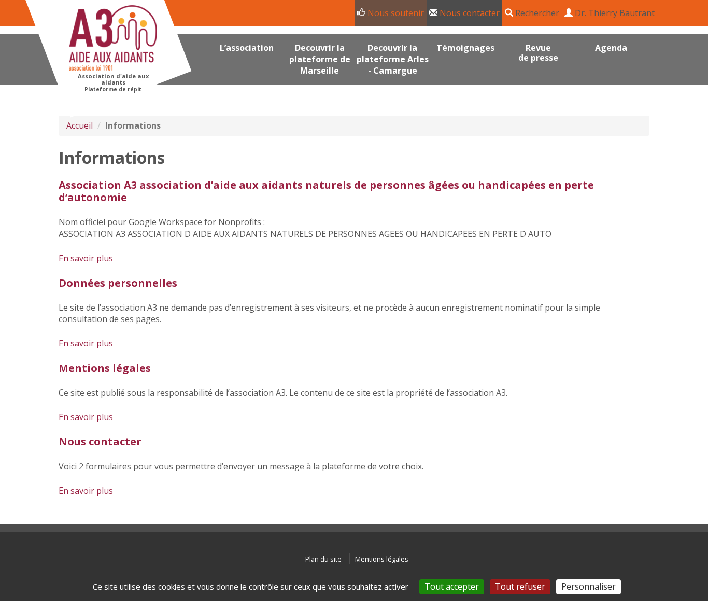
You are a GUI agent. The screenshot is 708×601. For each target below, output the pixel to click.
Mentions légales (105, 368)
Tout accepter (451, 586)
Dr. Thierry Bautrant (614, 13)
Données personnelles (118, 283)
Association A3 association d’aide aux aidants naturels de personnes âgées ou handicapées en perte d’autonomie (326, 191)
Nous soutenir (394, 13)
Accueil (79, 125)
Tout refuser (520, 586)
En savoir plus (86, 258)
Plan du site (323, 559)
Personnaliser (588, 586)
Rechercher (536, 13)
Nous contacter (468, 13)
